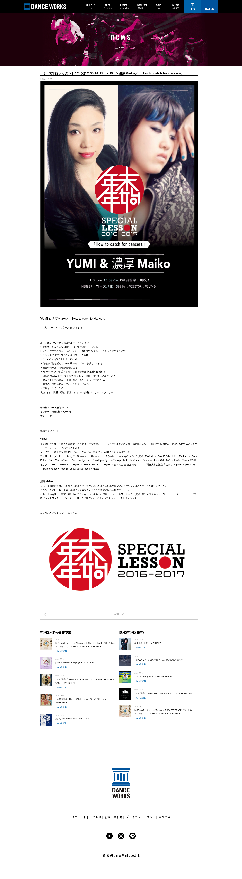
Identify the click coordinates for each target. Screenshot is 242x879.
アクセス (95, 817)
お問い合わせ (113, 817)
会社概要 (165, 817)
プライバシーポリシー (140, 817)
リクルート (78, 817)
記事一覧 (119, 614)
